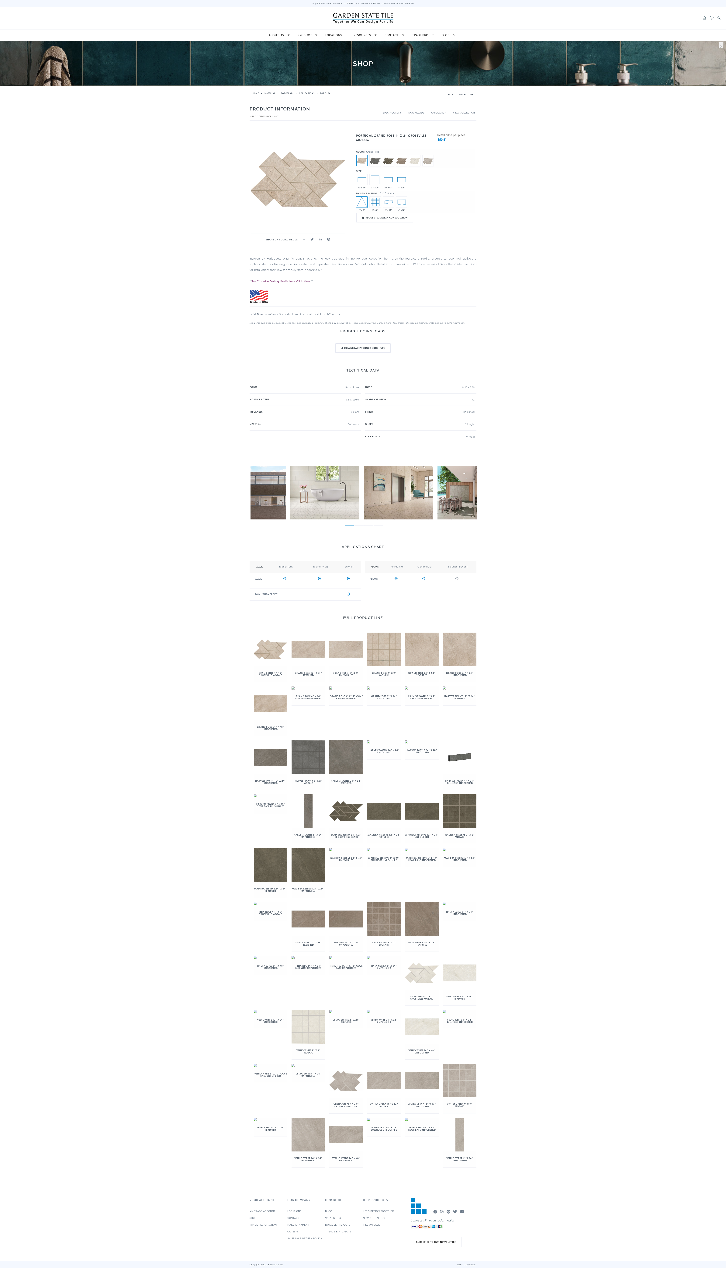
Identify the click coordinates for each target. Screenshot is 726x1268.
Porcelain (287, 93)
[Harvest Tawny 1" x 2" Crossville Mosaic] (375, 160)
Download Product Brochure (364, 348)
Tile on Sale (371, 1225)
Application (438, 112)
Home (256, 93)
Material (269, 93)
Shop (253, 1218)
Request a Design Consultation (386, 217)
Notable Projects (337, 1225)
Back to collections (460, 95)
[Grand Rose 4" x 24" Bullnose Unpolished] (388, 202)
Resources (362, 35)
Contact (392, 35)
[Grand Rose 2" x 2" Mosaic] (375, 202)
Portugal (326, 93)
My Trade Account (262, 1211)
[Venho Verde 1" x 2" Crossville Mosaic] (428, 160)
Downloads (416, 112)
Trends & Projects (338, 1231)
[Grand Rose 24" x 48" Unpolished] (388, 179)
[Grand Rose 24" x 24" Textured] (375, 179)
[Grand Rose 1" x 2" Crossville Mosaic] (362, 160)
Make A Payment (298, 1225)
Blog (446, 35)
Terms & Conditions (466, 1264)
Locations (333, 35)
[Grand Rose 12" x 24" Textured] (362, 179)
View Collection (464, 112)
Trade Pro (420, 35)
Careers (293, 1231)
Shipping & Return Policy (304, 1238)
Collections (307, 93)
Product (305, 35)
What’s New (333, 1218)
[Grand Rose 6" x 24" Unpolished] (401, 179)
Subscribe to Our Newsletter (436, 1242)
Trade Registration (263, 1225)
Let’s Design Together (378, 1211)
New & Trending (374, 1218)
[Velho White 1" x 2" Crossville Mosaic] (414, 160)
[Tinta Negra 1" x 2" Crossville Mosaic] (401, 160)
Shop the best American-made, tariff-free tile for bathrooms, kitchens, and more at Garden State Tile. (363, 3)
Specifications (392, 112)
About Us (276, 35)
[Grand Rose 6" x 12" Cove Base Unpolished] (401, 202)
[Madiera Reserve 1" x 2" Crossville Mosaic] (388, 160)
